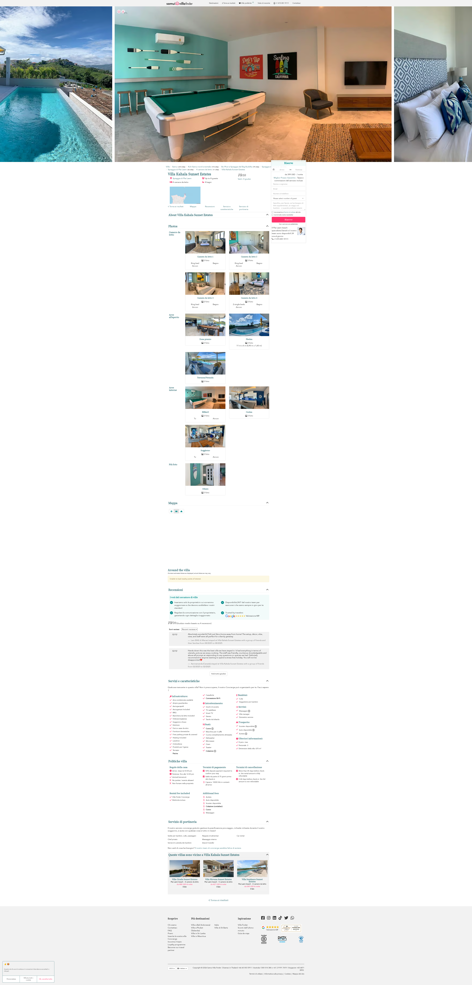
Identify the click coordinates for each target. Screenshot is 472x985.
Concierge (172, 939)
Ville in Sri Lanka (198, 933)
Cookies (288, 974)
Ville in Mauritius (198, 936)
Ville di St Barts (221, 927)
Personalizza (11, 979)
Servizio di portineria (243, 208)
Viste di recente (264, 3)
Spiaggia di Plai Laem (182, 178)
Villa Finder (243, 925)
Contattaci (297, 3)
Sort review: (174, 629)
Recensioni (210, 206)
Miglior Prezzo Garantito (285, 177)
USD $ (171, 968)
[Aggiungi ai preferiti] (236, 84)
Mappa (193, 206)
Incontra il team (175, 941)
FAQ (170, 930)
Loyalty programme (176, 944)
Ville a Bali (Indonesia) (200, 925)
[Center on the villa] (181, 511)
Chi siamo (172, 925)
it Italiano (182, 968)
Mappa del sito (298, 974)
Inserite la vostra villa (177, 936)
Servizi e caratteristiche (226, 208)
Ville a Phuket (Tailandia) (197, 929)
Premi (170, 933)
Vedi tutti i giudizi (218, 674)
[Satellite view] (171, 511)
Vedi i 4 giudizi (244, 179)
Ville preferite (247, 2)
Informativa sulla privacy (273, 974)
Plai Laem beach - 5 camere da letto (218, 882)
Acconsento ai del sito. (287, 212)
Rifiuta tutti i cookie (28, 979)
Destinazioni (213, 3)
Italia (216, 925)
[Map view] (176, 511)
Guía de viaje (243, 933)
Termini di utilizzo (289, 212)
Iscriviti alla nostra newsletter (283, 215)
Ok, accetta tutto (45, 979)
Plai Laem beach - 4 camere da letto (185, 882)
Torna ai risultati (229, 3)
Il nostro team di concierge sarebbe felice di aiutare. (218, 848)
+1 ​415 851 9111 (282, 3)
